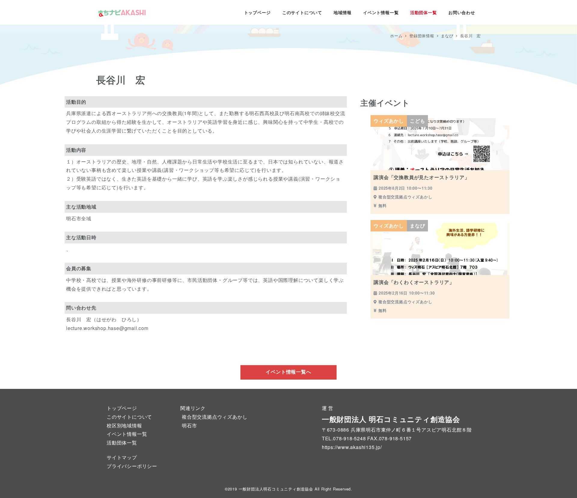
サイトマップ (122, 457)
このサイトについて (129, 416)
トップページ (122, 408)
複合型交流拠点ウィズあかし (214, 416)
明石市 (189, 425)
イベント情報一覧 (127, 433)
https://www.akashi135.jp (351, 447)
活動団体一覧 (122, 442)
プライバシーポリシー (132, 466)
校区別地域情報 (124, 425)
